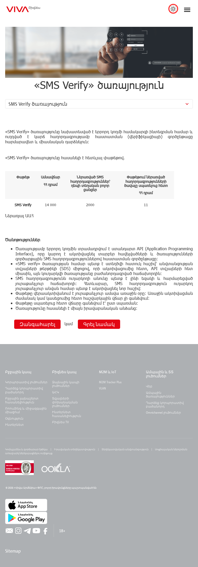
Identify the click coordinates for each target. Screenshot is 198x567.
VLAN (102, 388)
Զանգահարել (37, 324)
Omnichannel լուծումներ (163, 412)
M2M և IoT (107, 372)
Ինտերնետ (14, 424)
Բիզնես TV (60, 422)
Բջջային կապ (18, 372)
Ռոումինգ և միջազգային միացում (26, 410)
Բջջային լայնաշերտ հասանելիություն (21, 400)
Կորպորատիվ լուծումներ (26, 382)
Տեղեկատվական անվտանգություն (125, 449)
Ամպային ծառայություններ (160, 394)
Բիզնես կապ (64, 372)
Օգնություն (14, 418)
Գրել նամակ (99, 324)
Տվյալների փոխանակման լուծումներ (65, 402)
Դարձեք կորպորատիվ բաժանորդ (24, 390)
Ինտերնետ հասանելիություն (66, 414)
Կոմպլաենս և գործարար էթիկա (26, 449)
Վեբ (149, 386)
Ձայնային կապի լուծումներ (65, 384)
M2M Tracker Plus (110, 382)
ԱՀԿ (55, 392)
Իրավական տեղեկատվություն (74, 449)
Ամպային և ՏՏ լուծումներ (160, 374)
